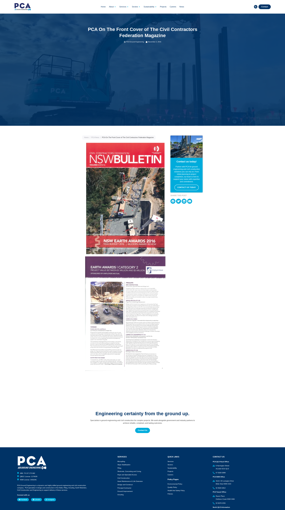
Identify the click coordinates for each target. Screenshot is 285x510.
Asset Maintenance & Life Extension (130, 481)
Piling (119, 468)
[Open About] (115, 6)
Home (86, 137)
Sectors (170, 465)
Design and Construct (125, 484)
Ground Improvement (125, 491)
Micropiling (121, 461)
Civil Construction (123, 478)
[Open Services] (128, 6)
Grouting (120, 495)
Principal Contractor (124, 488)
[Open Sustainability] (156, 6)
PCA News (95, 137)
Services (171, 461)
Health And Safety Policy (176, 490)
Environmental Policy (175, 484)
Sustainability (172, 468)
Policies (170, 494)
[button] (255, 6)
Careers (170, 475)
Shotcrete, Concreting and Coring (129, 471)
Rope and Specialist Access (127, 475)
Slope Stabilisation (123, 465)
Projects (170, 471)
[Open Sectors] (139, 6)
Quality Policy (172, 487)
